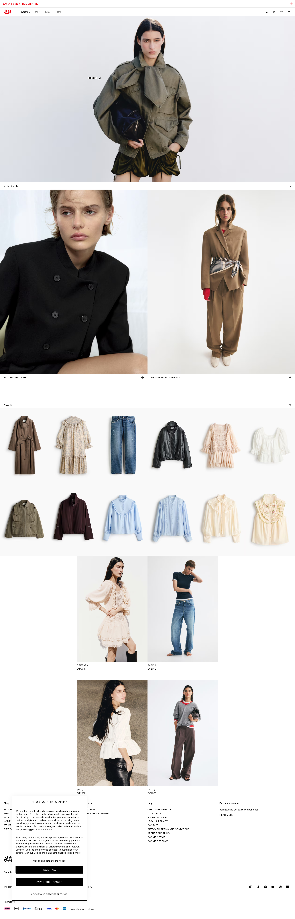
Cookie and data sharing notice (49, 860)
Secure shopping (159, 833)
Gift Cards (11, 829)
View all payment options (82, 909)
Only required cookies (49, 882)
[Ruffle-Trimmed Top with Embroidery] (270, 519)
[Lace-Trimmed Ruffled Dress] (221, 445)
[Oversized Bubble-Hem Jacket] (172, 445)
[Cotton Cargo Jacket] (24, 519)
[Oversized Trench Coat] (24, 445)
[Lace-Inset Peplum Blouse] (270, 445)
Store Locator (157, 817)
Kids (48, 12)
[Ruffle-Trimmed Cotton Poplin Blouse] (123, 519)
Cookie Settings (158, 841)
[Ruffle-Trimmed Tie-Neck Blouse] (221, 519)
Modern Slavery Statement (94, 813)
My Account (155, 813)
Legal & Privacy (158, 821)
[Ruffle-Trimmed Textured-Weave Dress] (73, 445)
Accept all (49, 869)
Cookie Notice (156, 837)
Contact (153, 825)
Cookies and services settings (49, 894)
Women (25, 12)
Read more (226, 815)
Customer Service (159, 809)
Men (37, 12)
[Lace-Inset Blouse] (172, 519)
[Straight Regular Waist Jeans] (123, 445)
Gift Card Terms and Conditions (168, 829)
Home (58, 12)
